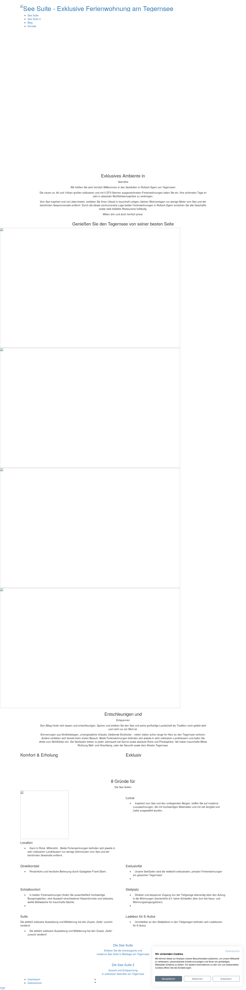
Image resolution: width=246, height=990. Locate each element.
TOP (2, 988)
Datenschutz (232, 951)
